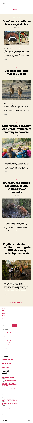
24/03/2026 (17, 77)
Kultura (3, 313)
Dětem (14, 17)
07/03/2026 (17, 135)
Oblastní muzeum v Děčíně (7, 346)
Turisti (3, 315)
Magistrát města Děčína (7, 340)
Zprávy (18, 17)
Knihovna (4, 338)
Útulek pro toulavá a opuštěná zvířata (9, 352)
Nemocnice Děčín (6, 344)
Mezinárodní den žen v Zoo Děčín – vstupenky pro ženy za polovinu (16, 129)
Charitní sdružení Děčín (7, 332)
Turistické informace (5, 367)
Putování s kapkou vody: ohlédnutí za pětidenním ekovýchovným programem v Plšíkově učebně (9, 384)
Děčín (3, 2)
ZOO (6, 59)
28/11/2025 (17, 256)
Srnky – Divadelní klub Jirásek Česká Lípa (9, 380)
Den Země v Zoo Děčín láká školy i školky (16, 22)
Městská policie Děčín (7, 342)
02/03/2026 (17, 195)
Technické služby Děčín (7, 348)
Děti (3, 312)
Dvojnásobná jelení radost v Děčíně (16, 72)
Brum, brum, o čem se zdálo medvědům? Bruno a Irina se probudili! (16, 187)
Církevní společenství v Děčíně (7, 359)
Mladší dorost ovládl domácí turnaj (8, 388)
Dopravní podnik (6, 334)
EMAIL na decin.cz (6, 336)
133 (10, 302)
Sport (3, 310)
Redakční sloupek (5, 362)
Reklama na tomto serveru (7, 363)
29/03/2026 (17, 27)
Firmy (3, 318)
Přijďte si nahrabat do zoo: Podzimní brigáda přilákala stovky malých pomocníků (16, 248)
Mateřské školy (4, 360)
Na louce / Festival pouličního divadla (8, 396)
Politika (3, 316)
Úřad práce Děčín (6, 350)
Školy (3, 364)
